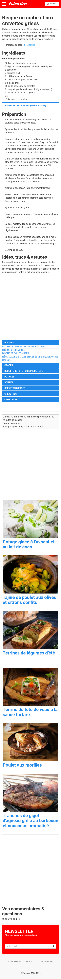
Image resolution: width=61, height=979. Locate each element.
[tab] (30, 342)
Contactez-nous (46, 961)
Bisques (31, 45)
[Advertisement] (30, 307)
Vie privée (30, 961)
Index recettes (14, 961)
